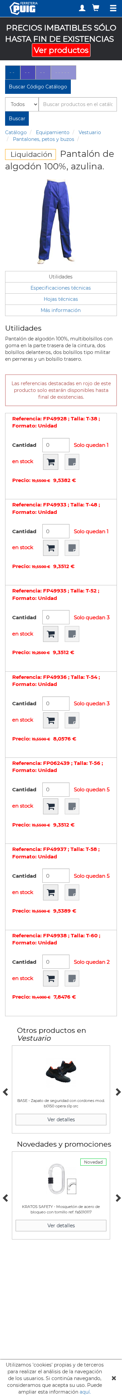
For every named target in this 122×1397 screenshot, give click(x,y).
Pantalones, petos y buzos (43, 139)
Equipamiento (52, 132)
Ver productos (61, 50)
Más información (61, 310)
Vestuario (90, 132)
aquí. (85, 1392)
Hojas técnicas (61, 299)
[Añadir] (50, 462)
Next (117, 1091)
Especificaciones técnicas (60, 288)
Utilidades (61, 277)
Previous (5, 1091)
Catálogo (16, 132)
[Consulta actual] (96, 7)
